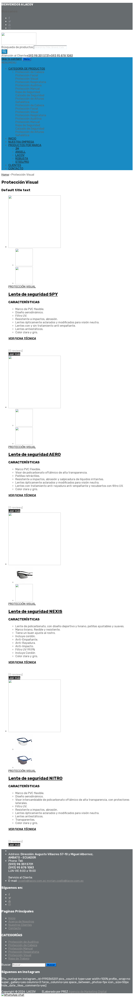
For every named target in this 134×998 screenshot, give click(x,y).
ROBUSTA (21, 158)
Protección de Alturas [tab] (29, 98)
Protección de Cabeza (22, 945)
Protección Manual (20, 948)
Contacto (14, 928)
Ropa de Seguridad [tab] (27, 92)
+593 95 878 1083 (61, 55)
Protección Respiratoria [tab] (30, 82)
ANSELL (20, 152)
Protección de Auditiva (23, 942)
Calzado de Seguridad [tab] (29, 95)
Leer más (14, 354)
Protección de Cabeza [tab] (29, 72)
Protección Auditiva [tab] (28, 85)
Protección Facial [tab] (26, 75)
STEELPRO (22, 162)
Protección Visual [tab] (26, 78)
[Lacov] (18, 44)
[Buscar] (4, 51)
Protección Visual (19, 955)
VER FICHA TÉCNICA (22, 338)
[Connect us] (9, 18)
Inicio (11, 918)
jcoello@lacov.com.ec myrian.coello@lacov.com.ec (51, 880)
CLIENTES (14, 165)
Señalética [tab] (22, 102)
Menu (27, 59)
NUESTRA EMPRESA (21, 142)
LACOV (19, 155)
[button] (8, 62)
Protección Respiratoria (23, 952)
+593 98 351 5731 (38, 55)
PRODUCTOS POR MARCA (24, 145)
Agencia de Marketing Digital (87, 991)
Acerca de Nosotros (21, 921)
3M (17, 148)
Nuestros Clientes (20, 925)
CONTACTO (15, 168)
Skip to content (11, 59)
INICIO (12, 138)
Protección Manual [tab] (27, 88)
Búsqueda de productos (17, 47)
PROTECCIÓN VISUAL (22, 286)
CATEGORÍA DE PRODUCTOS (26, 68)
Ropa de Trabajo (18, 958)
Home (5, 174)
